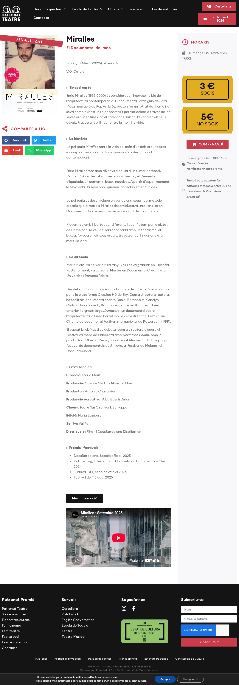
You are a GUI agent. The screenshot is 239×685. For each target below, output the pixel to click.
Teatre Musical (73, 636)
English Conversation (78, 620)
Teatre (67, 631)
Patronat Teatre (15, 608)
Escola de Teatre (85, 9)
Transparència (128, 658)
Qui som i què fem (47, 9)
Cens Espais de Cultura (189, 658)
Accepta (165, 679)
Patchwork (70, 614)
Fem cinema (11, 625)
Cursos (113, 9)
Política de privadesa (67, 658)
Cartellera (70, 608)
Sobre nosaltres (14, 614)
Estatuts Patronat (156, 658)
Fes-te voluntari (164, 9)
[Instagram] (124, 608)
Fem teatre (11, 631)
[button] (16, 140)
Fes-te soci (137, 9)
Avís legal (41, 658)
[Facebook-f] (133, 608)
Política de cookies (99, 658)
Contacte (41, 17)
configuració (138, 681)
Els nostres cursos (16, 620)
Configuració (190, 679)
